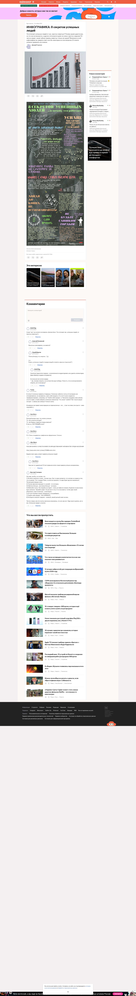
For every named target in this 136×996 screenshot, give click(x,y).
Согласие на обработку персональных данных (82, 716)
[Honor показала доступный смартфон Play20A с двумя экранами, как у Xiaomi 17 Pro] (55, 621)
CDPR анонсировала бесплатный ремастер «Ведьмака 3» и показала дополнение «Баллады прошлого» (98, 100)
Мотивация (58, 562)
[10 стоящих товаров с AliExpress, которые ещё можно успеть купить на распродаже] (55, 609)
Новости (57, 526)
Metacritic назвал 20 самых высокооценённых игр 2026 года (97, 85)
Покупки (57, 611)
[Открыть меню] (83, 328)
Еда (53, 538)
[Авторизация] (115, 2)
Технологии (64, 550)
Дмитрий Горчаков (37, 45)
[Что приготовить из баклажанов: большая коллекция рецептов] (55, 536)
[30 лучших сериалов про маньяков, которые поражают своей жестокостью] (55, 633)
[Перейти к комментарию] (99, 82)
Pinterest (55, 710)
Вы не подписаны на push (85, 710)
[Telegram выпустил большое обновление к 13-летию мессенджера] (55, 548)
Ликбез (57, 574)
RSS (75, 710)
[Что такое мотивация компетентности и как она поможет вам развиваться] (55, 560)
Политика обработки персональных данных (61, 713)
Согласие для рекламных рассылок (32, 718)
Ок (68, 992)
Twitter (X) (48, 710)
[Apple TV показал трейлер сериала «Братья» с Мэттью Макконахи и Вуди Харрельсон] (55, 645)
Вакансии (63, 707)
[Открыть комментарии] (49, 526)
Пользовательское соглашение (38, 713)
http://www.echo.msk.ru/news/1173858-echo (39, 450)
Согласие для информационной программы (57, 718)
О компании (71, 707)
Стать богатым (58, 683)
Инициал (69, 710)
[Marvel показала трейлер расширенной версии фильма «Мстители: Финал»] (55, 597)
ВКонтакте (40, 710)
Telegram (32, 710)
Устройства (64, 526)
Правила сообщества (61, 716)
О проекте (35, 707)
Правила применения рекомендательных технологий (37, 716)
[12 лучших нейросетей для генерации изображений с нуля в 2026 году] (55, 572)
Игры (56, 588)
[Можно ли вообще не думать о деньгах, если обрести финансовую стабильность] (55, 681)
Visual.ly (33, 250)
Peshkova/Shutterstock (36, 248)
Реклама (72, 285)
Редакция (56, 707)
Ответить (38, 337)
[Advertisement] (55, 294)
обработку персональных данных (67, 988)
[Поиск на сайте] (108, 2)
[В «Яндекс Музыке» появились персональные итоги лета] (55, 669)
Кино (56, 599)
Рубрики (41, 707)
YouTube (62, 710)
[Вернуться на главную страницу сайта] (25, 2)
